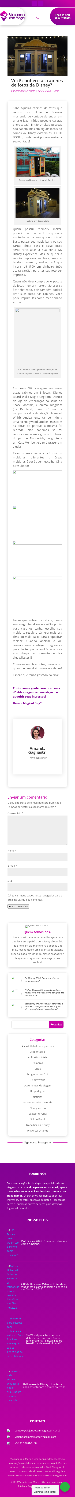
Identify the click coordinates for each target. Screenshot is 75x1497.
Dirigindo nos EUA (37, 1074)
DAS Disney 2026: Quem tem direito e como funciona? (42, 979)
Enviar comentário (18, 906)
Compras (37, 1063)
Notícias (37, 1096)
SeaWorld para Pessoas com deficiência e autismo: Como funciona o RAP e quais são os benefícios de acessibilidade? (44, 1006)
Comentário (15, 813)
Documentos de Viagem (37, 1085)
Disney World (37, 1080)
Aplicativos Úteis (37, 1057)
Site (10, 880)
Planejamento (38, 1108)
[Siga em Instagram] (40, 3)
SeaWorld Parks (38, 1113)
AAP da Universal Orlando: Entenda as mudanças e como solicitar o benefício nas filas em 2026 (44, 992)
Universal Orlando (37, 1130)
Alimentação (37, 1051)
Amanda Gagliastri (25, 90)
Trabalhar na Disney (38, 1125)
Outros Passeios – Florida (37, 1102)
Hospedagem (37, 1091)
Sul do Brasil (37, 1119)
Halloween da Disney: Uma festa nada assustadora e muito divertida (44, 1386)
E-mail (12, 865)
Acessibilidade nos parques (37, 1046)
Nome (12, 850)
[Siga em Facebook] (34, 3)
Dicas (56, 90)
